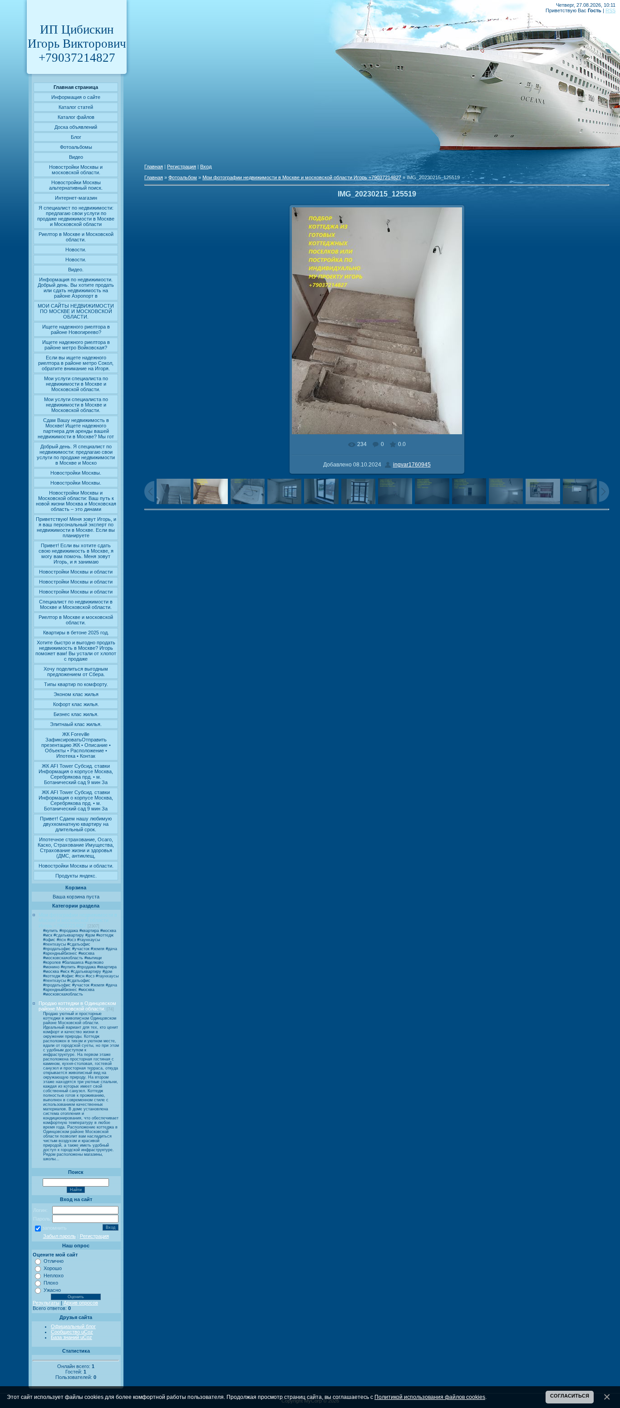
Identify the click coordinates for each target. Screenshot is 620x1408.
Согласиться (569, 1395)
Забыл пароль (59, 1236)
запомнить (54, 1228)
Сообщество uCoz (72, 1331)
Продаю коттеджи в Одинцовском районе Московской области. (77, 1006)
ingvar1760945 (412, 464)
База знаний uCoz (71, 1337)
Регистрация (94, 1236)
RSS (610, 10)
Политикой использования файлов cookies (429, 1397)
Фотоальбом (182, 177)
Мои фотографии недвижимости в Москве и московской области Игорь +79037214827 (78, 920)
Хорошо (53, 1268)
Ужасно (52, 1290)
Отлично (54, 1261)
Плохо (51, 1282)
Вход (206, 166)
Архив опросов (81, 1302)
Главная (153, 166)
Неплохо (54, 1275)
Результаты (46, 1302)
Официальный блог (73, 1326)
